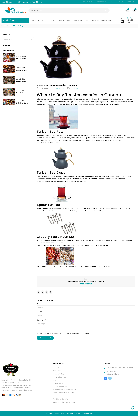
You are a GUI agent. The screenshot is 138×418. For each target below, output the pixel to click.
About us (111, 2)
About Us (56, 368)
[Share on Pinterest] (50, 292)
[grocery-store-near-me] (60, 256)
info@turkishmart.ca (114, 374)
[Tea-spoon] (61, 223)
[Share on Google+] (46, 292)
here (54, 211)
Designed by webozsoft (84, 414)
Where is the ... (22, 59)
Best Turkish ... (22, 82)
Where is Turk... (22, 70)
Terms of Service (59, 377)
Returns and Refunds (60, 386)
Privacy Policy (58, 383)
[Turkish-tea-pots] (62, 157)
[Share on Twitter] (42, 292)
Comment (41, 320)
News (9, 26)
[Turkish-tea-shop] (63, 117)
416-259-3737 (112, 372)
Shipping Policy (58, 374)
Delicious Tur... (22, 103)
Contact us (120, 2)
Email (39, 312)
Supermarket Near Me (61, 396)
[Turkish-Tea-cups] (62, 192)
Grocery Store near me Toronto (64, 390)
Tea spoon (42, 208)
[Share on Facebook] (38, 292)
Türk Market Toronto (60, 399)
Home (4, 26)
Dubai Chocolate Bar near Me (64, 402)
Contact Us (57, 371)
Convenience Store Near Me (63, 393)
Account (130, 2)
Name (39, 304)
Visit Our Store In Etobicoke (94, 2)
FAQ (54, 380)
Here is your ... (21, 93)
